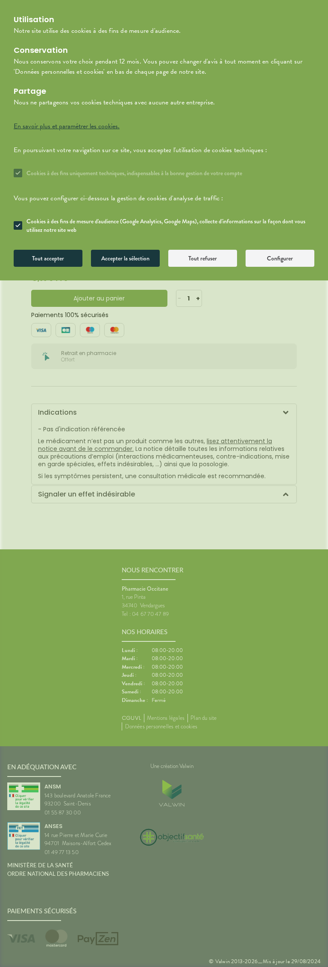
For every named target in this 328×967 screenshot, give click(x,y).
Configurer (280, 258)
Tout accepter (48, 258)
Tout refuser (202, 258)
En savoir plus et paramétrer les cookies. (67, 126)
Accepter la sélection (125, 258)
